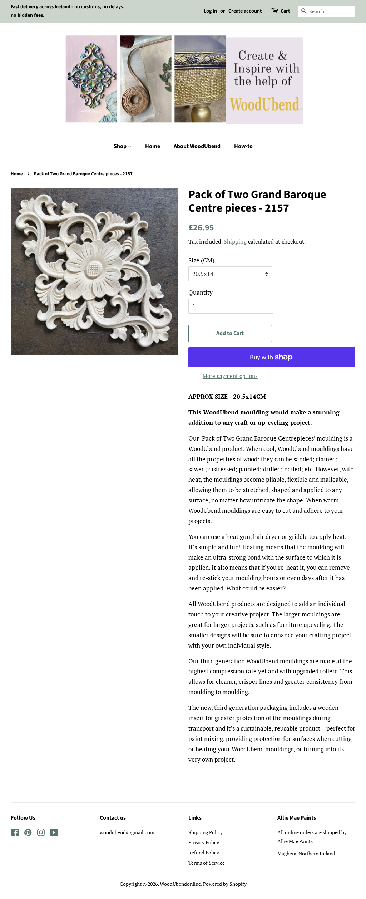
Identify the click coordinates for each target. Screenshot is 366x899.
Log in (210, 11)
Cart (285, 11)
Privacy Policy (203, 842)
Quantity (200, 292)
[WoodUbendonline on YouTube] (54, 833)
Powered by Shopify (225, 883)
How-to (243, 146)
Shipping (235, 241)
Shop (121, 146)
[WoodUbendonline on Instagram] (41, 833)
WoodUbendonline (180, 883)
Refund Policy (203, 852)
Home (152, 146)
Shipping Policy (205, 832)
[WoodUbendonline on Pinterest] (28, 833)
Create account (245, 11)
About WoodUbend (197, 146)
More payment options (230, 375)
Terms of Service (206, 862)
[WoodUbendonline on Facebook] (15, 833)
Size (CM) (201, 260)
